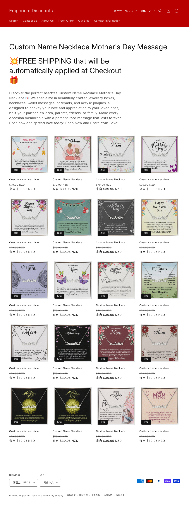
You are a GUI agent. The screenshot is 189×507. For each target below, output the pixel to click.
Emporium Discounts (30, 495)
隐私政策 (83, 495)
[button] (160, 11)
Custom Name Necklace (24, 179)
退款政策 (71, 495)
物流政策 (108, 495)
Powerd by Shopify (53, 495)
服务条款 (96, 495)
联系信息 (120, 495)
